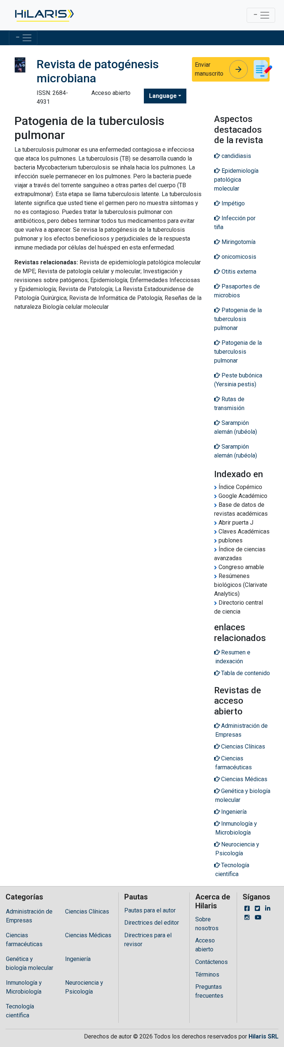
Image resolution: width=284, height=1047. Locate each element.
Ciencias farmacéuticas (24, 940)
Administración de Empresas (29, 916)
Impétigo (232, 203)
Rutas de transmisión (229, 404)
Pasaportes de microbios (237, 291)
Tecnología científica (20, 1011)
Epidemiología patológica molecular (236, 179)
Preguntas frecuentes (209, 991)
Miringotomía (238, 241)
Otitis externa (238, 271)
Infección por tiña (235, 223)
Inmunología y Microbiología (24, 987)
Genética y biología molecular (29, 963)
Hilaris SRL (263, 1036)
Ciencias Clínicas (87, 911)
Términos (207, 974)
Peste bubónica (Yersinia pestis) (238, 380)
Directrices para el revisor (148, 940)
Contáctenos (211, 961)
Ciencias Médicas (88, 935)
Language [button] (163, 95)
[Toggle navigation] (261, 15)
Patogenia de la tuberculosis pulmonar (238, 319)
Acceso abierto (205, 945)
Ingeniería (78, 958)
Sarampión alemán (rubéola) (235, 427)
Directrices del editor (151, 922)
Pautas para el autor (150, 910)
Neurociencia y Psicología (84, 987)
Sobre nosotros (207, 924)
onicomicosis (238, 256)
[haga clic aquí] (44, 15)
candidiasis (235, 155)
